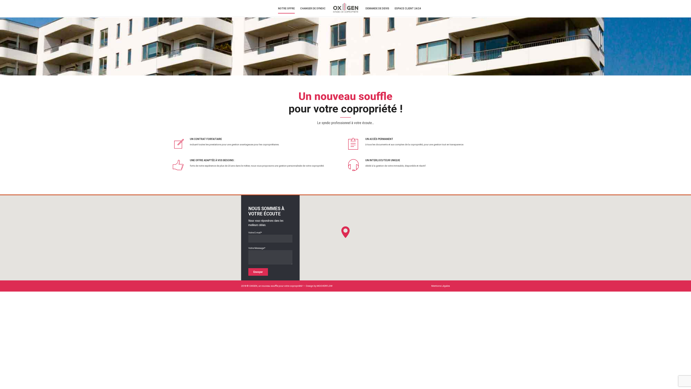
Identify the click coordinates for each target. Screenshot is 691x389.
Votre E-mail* (255, 232)
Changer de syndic (313, 8)
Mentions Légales (440, 286)
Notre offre (286, 8)
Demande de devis (377, 8)
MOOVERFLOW (325, 286)
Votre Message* (256, 248)
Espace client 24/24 (408, 8)
